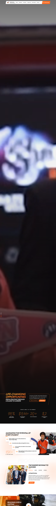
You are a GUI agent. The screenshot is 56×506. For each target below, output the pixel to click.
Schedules (24, 2)
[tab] (30, 470)
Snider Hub (29, 2)
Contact (38, 2)
